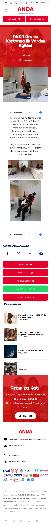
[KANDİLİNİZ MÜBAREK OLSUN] (10, 351)
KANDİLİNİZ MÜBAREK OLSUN (31, 350)
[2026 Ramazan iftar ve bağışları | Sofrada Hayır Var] (10, 334)
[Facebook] (8, 254)
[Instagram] (30, 254)
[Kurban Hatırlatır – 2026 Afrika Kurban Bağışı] (10, 317)
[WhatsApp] (29, 521)
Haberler (26, 55)
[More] (40, 112)
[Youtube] (41, 254)
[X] (21, 521)
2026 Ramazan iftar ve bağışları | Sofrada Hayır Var (31, 333)
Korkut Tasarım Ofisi (11, 511)
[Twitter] (19, 254)
